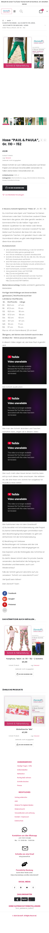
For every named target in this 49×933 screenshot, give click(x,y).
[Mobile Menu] (15, 11)
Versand (8, 158)
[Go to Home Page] (3, 20)
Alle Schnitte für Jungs (18, 178)
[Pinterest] (21, 887)
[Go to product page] (24, 640)
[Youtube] (27, 887)
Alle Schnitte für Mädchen (35, 178)
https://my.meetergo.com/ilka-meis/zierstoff (24, 875)
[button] (21, 11)
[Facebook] (14, 887)
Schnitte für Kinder (13, 180)
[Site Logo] (6, 11)
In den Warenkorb (16, 188)
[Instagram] (33, 887)
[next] (45, 140)
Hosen (4, 180)
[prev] (41, 140)
